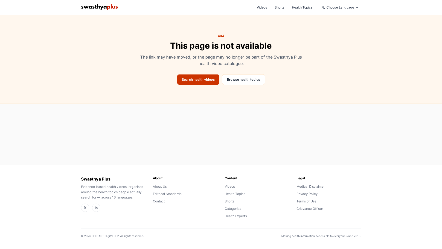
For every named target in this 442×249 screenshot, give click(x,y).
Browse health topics (243, 79)
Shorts (280, 7)
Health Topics (302, 7)
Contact (159, 201)
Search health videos (198, 79)
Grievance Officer (310, 208)
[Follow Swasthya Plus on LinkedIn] (96, 208)
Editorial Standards (167, 194)
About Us (160, 186)
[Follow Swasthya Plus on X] (85, 208)
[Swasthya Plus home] (99, 7)
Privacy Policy (307, 194)
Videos (262, 7)
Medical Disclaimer (311, 186)
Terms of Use (306, 201)
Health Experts (236, 216)
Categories (233, 208)
